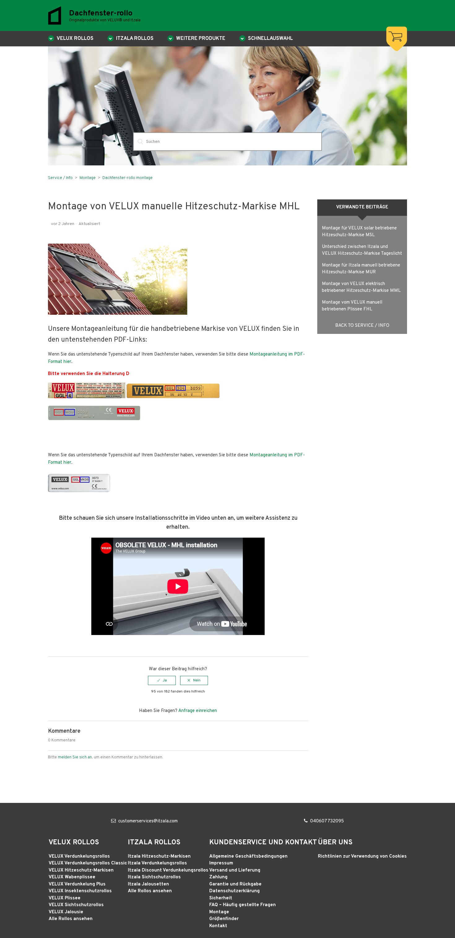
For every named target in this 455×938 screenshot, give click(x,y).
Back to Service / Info (362, 326)
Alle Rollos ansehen (71, 919)
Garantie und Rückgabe (235, 884)
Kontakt (218, 926)
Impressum (221, 863)
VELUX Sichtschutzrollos (76, 905)
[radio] (162, 680)
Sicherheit (220, 898)
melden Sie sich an (75, 757)
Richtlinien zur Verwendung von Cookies (362, 856)
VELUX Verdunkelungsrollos (79, 856)
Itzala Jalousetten (148, 884)
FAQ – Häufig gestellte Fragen (242, 905)
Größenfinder (224, 919)
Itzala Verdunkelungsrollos (157, 863)
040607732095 (327, 821)
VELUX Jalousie (66, 912)
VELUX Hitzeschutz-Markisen (81, 870)
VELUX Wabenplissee (72, 877)
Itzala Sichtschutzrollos (154, 877)
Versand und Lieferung (234, 870)
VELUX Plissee (64, 898)
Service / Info (60, 178)
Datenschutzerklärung (234, 891)
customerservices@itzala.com (148, 821)
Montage (88, 178)
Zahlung (218, 877)
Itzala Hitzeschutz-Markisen (159, 856)
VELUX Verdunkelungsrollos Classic (88, 863)
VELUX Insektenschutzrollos (80, 891)
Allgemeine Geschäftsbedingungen (248, 856)
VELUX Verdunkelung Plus (77, 884)
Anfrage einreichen (197, 711)
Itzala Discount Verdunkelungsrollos (168, 870)
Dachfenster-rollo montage (127, 178)
